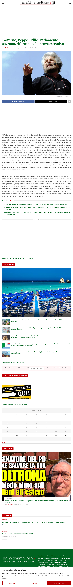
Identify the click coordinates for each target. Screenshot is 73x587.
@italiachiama (37, 368)
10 (7, 427)
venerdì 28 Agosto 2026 (11, 315)
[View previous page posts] (34, 219)
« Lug (4, 442)
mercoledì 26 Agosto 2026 (10, 524)
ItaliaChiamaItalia (9, 48)
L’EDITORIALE (8, 498)
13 (36, 427)
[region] (36, 577)
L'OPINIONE (5, 519)
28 (46, 435)
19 (26, 431)
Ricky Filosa (9, 504)
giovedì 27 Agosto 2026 (18, 340)
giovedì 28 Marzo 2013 (24, 48)
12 (26, 427)
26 (26, 435)
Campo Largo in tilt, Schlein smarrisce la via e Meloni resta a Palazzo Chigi (33, 522)
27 (36, 435)
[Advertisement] (36, 22)
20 (36, 431)
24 (7, 435)
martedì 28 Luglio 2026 (21, 504)
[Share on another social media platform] (69, 101)
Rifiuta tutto (35, 583)
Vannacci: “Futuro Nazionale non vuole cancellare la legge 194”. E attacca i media (35, 204)
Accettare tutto (59, 583)
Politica (36, 48)
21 (46, 431)
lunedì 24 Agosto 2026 (9, 536)
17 (7, 431)
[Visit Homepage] (36, 3)
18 (17, 431)
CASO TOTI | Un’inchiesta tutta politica (18, 534)
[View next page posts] (38, 219)
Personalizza (13, 583)
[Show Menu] (3, 3)
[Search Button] (70, 3)
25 (17, 435)
